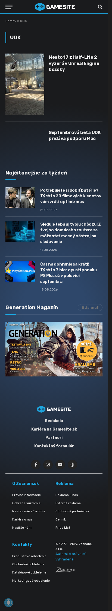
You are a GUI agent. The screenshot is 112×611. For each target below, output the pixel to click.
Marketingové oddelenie (31, 580)
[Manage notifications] (8, 602)
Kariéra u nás (22, 519)
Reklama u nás (66, 495)
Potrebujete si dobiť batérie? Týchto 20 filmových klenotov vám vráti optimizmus (70, 196)
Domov (10, 21)
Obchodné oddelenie (28, 564)
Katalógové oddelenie (29, 572)
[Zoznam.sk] (65, 571)
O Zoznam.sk (25, 483)
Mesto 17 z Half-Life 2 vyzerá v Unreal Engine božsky (74, 63)
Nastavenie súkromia (28, 511)
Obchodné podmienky (72, 511)
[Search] (99, 7)
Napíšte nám (22, 527)
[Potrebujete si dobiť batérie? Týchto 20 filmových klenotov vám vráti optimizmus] (20, 197)
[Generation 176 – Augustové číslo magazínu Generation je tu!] (53, 349)
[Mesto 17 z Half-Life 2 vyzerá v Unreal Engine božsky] (24, 84)
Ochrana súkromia (26, 503)
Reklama (64, 483)
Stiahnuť (90, 308)
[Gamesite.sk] (55, 7)
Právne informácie (26, 495)
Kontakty (22, 544)
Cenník (60, 519)
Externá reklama (68, 503)
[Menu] (9, 7)
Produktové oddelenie (29, 556)
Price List (62, 527)
